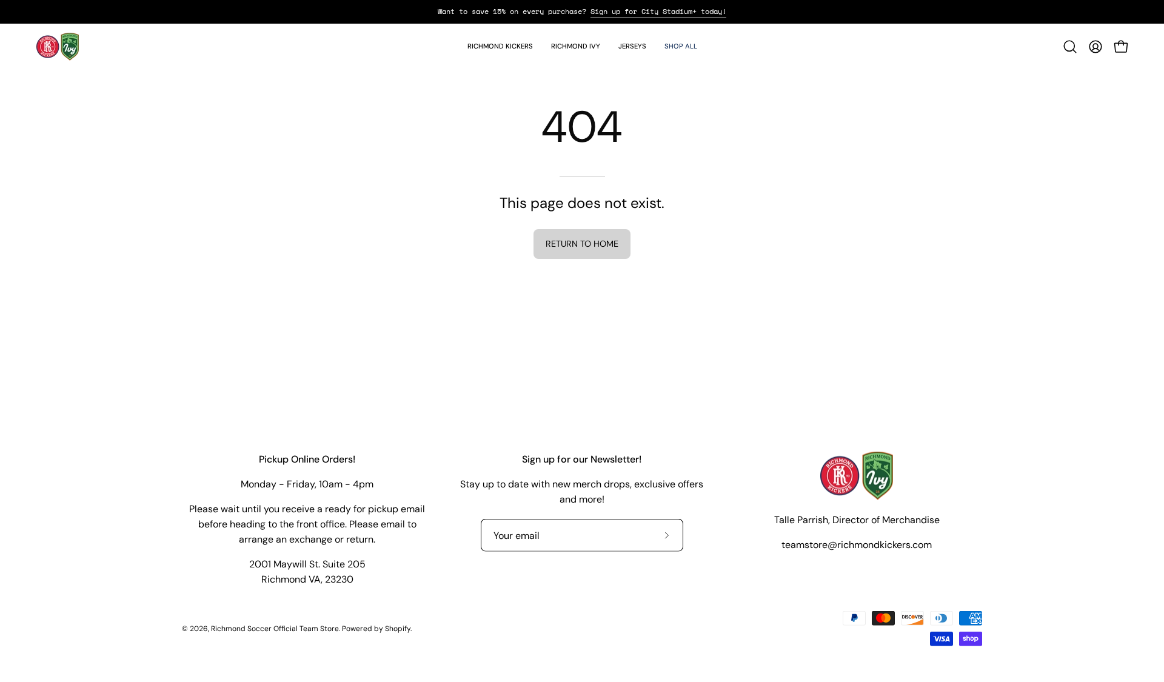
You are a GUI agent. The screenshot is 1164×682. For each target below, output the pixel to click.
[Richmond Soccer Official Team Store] (57, 47)
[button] (500, 47)
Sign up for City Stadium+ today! (658, 11)
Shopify (397, 628)
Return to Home (582, 243)
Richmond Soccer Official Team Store (275, 628)
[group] (582, 11)
